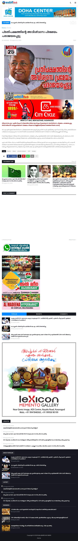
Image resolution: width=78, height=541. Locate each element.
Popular (14, 314)
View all (74, 161)
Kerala (9, 28)
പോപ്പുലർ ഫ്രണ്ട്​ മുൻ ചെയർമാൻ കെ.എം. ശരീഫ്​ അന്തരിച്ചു (28, 326)
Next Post (72, 240)
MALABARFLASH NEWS (44, 535)
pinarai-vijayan (22, 151)
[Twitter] (19, 156)
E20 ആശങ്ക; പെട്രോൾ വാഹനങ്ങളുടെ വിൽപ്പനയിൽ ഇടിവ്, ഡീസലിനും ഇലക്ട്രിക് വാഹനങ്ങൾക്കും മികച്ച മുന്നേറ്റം (36, 440)
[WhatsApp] (28, 156)
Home (4, 28)
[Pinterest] (24, 156)
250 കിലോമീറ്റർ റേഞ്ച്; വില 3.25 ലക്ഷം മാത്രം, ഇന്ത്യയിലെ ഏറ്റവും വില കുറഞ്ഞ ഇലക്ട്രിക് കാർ (39, 517)
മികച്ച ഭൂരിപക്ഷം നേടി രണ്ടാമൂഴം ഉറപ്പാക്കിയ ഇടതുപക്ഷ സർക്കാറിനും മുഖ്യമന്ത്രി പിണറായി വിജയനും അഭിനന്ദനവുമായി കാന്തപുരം (41, 23)
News (14, 151)
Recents (39, 314)
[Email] (32, 156)
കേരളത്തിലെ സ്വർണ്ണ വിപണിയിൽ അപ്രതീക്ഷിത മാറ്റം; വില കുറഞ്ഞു (31, 526)
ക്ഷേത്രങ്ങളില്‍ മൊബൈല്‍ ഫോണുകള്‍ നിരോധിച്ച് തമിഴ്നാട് (20, 428)
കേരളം (34, 151)
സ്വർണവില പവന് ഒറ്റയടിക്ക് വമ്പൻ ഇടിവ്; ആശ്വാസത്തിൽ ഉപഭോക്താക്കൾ (33, 509)
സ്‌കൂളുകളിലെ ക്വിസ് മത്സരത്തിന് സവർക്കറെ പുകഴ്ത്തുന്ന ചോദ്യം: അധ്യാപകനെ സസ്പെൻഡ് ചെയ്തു (38, 180)
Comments (63, 314)
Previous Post (7, 240)
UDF (29, 151)
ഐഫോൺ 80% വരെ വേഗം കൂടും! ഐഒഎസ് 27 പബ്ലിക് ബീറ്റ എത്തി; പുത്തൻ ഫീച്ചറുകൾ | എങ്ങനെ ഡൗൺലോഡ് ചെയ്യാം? (41, 319)
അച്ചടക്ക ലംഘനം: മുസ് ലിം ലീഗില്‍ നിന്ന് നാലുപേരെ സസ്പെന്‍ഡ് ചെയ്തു (13, 180)
